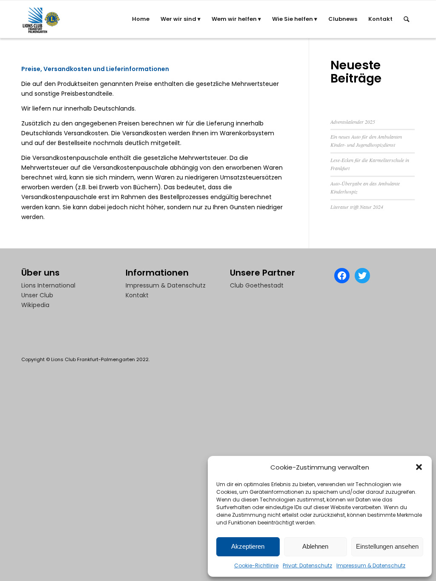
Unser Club (37, 295)
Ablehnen (315, 546)
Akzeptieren (247, 546)
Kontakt (137, 295)
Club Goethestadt (257, 285)
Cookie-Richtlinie (256, 565)
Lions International (48, 285)
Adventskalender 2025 (352, 121)
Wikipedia (35, 305)
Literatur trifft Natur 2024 (356, 206)
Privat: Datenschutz (307, 565)
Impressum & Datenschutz (370, 565)
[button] (419, 467)
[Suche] (406, 19)
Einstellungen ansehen (387, 546)
